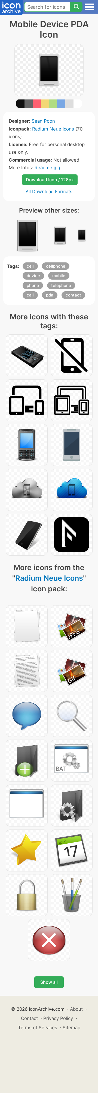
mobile (58, 275)
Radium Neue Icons (53, 129)
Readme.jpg (47, 167)
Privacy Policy (58, 1018)
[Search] (76, 7)
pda (49, 295)
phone (33, 285)
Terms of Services (37, 1027)
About (76, 1009)
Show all (49, 982)
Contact (29, 1018)
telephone (61, 285)
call (30, 295)
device (33, 275)
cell (30, 266)
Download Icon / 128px (50, 179)
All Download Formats (49, 191)
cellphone (55, 266)
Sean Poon (43, 121)
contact (73, 295)
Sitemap (71, 1027)
